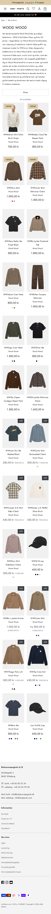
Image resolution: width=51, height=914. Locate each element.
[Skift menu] (5, 8)
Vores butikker (8, 824)
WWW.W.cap (38, 561)
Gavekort (5, 828)
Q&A (3, 843)
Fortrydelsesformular (11, 872)
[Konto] (39, 8)
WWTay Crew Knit (38, 671)
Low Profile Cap (38, 725)
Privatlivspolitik (8, 867)
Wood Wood (12, 20)
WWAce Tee (13, 725)
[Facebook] (2, 882)
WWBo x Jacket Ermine (13, 618)
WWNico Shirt (13, 187)
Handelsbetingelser (10, 862)
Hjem (3, 20)
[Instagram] (6, 882)
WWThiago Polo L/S (13, 671)
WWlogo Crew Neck (13, 347)
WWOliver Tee (37, 347)
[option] (25, 3)
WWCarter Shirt (38, 618)
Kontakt (4, 814)
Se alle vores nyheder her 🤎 (25, 15)
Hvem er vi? (6, 819)
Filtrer (25, 92)
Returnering (6, 853)
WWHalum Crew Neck (13, 294)
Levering (5, 848)
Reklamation (7, 858)
